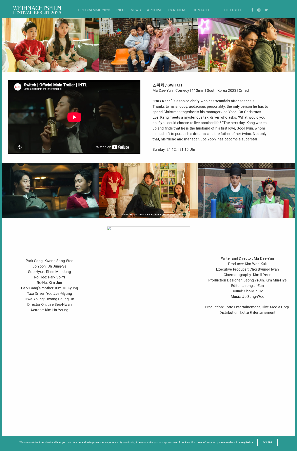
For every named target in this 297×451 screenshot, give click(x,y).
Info (120, 10)
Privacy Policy (244, 442)
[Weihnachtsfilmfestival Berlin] (37, 10)
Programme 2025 (94, 10)
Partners (177, 10)
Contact (201, 10)
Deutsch (232, 10)
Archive (154, 10)
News (136, 10)
